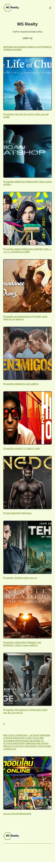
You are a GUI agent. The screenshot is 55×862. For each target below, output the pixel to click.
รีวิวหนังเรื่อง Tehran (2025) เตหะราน (20, 578)
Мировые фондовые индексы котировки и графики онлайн (27, 48)
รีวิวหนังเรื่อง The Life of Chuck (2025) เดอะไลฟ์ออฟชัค (25, 115)
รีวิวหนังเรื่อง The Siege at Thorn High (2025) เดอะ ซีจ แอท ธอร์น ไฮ (25, 711)
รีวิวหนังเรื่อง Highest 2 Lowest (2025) (21, 449)
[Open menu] (50, 7)
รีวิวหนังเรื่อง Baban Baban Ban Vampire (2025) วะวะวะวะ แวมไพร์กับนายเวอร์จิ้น (27, 250)
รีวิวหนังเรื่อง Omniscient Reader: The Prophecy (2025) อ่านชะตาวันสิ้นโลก (22, 643)
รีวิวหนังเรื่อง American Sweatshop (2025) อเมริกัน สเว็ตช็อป (27, 183)
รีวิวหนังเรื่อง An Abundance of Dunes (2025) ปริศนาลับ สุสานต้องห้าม (25, 318)
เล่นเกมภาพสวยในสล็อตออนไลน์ (17, 814)
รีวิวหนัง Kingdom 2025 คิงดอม (17, 513)
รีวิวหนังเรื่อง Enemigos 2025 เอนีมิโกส (21, 384)
